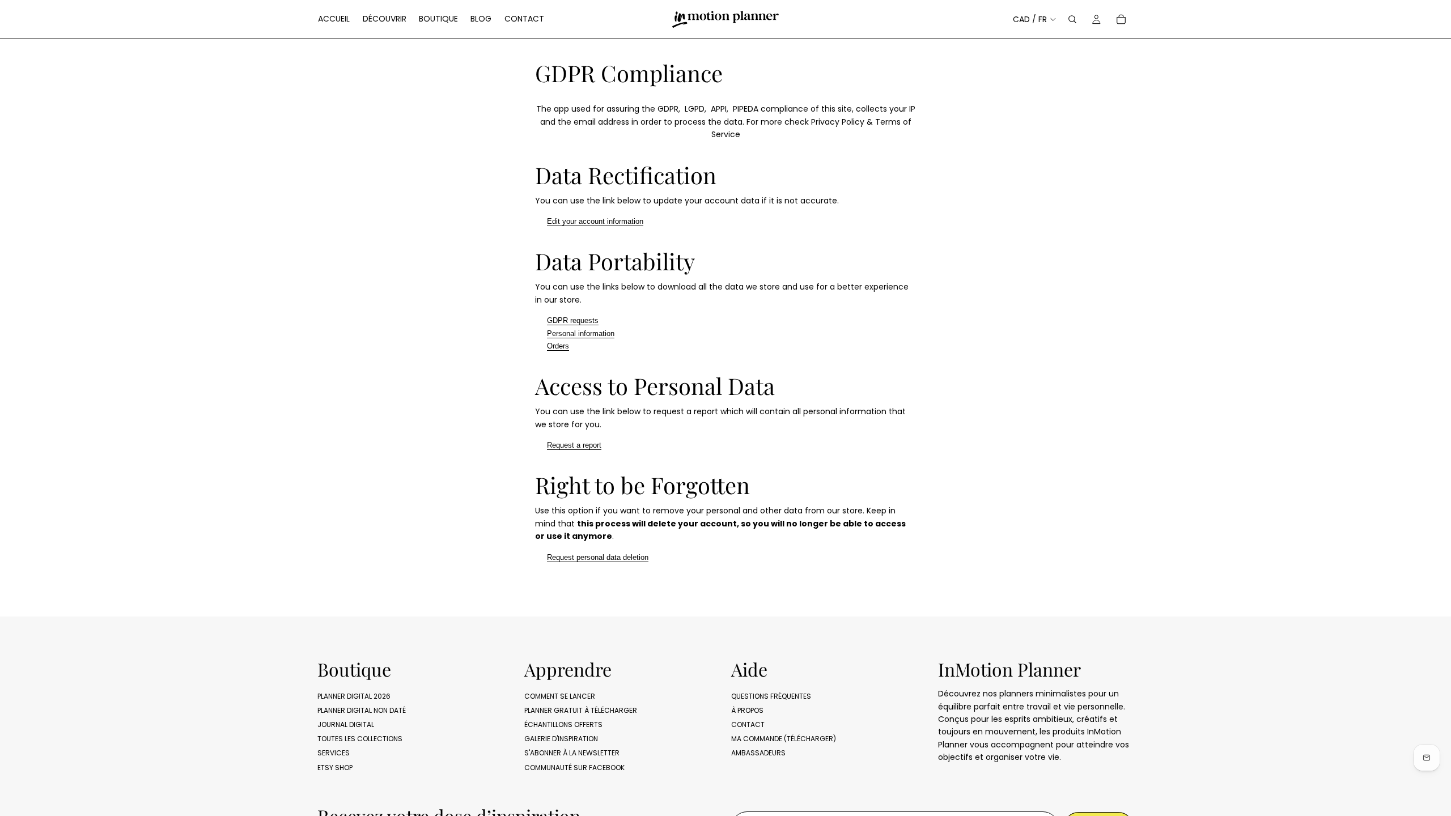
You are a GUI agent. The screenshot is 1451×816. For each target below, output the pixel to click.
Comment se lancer (559, 696)
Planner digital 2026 (354, 696)
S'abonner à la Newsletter (572, 753)
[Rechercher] (1072, 19)
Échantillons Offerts (563, 724)
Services (333, 753)
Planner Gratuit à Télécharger (580, 710)
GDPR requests (573, 320)
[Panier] (1121, 19)
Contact (748, 724)
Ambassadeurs (758, 753)
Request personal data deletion (597, 557)
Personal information (580, 333)
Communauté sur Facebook (574, 767)
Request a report (574, 445)
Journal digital (345, 724)
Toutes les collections (359, 738)
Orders (558, 346)
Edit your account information (595, 221)
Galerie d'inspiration (561, 738)
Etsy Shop (335, 767)
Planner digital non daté (361, 710)
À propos (747, 710)
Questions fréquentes (771, 696)
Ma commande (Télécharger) (783, 738)
